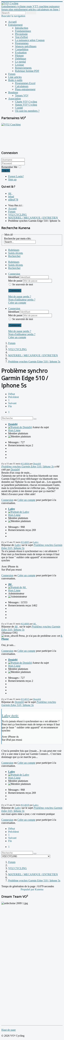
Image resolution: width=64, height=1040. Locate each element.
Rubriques (13, 249)
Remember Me (9, 167)
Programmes (22, 43)
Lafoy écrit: (10, 716)
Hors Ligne (14, 430)
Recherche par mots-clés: (17, 238)
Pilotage (19, 55)
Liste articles (15, 77)
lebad (11, 196)
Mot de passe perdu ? (19, 296)
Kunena (39, 889)
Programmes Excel (25, 83)
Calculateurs (21, 86)
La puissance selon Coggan (30, 40)
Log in (6, 170)
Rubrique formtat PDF (27, 70)
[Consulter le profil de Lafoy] (18, 511)
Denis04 (12, 424)
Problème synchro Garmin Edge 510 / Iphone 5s (27, 466)
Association (14, 98)
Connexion (15, 290)
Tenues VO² (21, 95)
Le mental (20, 61)
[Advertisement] (22, 136)
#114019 (25, 805)
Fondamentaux (23, 31)
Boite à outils (15, 80)
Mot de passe (15, 280)
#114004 (25, 463)
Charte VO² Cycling (26, 101)
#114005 (25, 542)
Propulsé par (28, 889)
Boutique (13, 92)
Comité (19, 107)
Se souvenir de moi (22, 284)
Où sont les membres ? (27, 110)
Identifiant (14, 277)
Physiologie (21, 34)
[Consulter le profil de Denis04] (20, 427)
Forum (11, 74)
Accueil (12, 21)
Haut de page (8, 1029)
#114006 (25, 623)
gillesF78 (13, 199)
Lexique (19, 64)
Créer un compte (17, 302)
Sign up (12, 179)
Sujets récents (15, 253)
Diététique (20, 58)
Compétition (21, 49)
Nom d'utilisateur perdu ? (21, 299)
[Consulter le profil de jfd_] (17, 587)
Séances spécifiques (25, 46)
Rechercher (14, 256)
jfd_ (10, 193)
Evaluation (21, 52)
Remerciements (23, 67)
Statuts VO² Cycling (26, 104)
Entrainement (15, 24)
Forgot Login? (16, 176)
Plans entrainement (25, 89)
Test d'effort (21, 37)
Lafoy (11, 508)
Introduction (21, 27)
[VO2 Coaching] (11, 124)
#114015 (25, 699)
